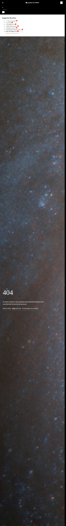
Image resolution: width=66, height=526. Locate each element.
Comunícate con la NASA (30, 308)
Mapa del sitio (16, 308)
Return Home (7, 308)
